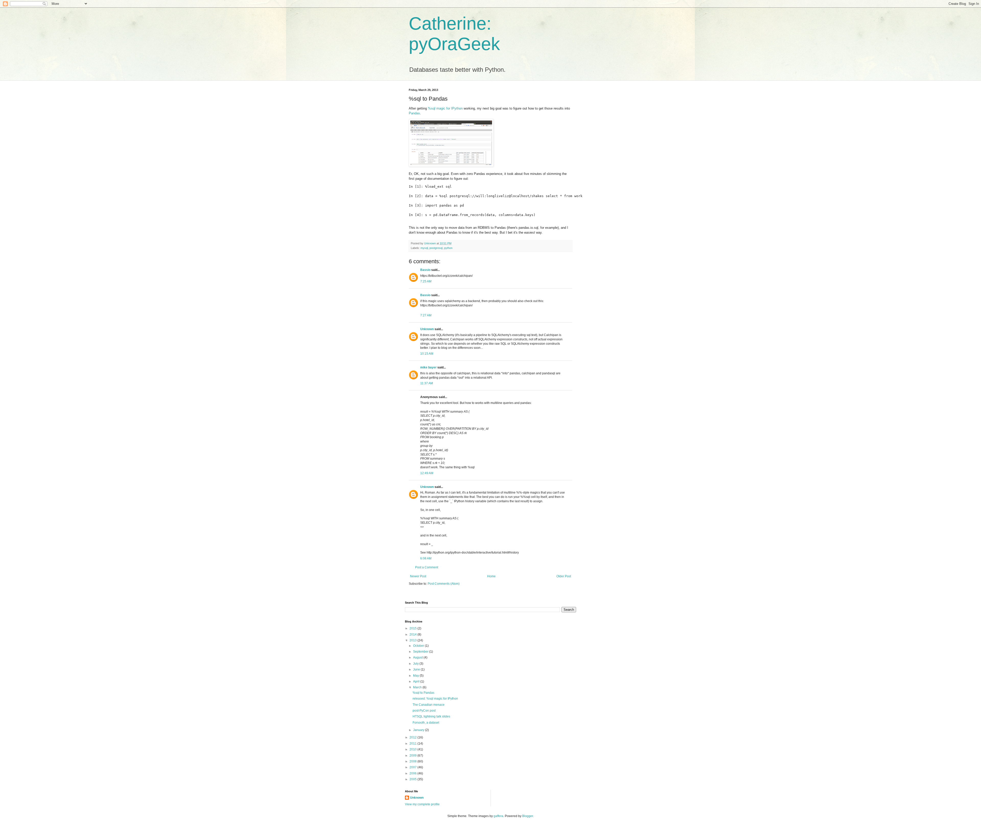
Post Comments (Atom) (444, 583)
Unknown (427, 329)
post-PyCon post (424, 710)
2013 (413, 640)
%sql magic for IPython (445, 108)
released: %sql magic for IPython (435, 698)
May (416, 675)
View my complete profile (422, 804)
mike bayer (428, 367)
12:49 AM (426, 473)
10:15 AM (426, 353)
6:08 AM (425, 558)
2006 (413, 773)
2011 (413, 743)
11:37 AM (426, 383)
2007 (413, 767)
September (421, 651)
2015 (413, 628)
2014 (413, 634)
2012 (413, 737)
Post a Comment (426, 567)
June (417, 669)
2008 (413, 761)
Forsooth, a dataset (426, 722)
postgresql (435, 247)
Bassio (425, 270)
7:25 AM (425, 281)
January (419, 730)
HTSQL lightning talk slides (431, 716)
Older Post (563, 576)
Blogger (527, 816)
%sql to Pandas (423, 693)
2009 (413, 755)
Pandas (414, 113)
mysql (424, 247)
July (416, 663)
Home (491, 576)
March (418, 687)
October (419, 646)
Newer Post (418, 576)
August (418, 657)
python (448, 247)
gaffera (498, 816)
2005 (413, 779)
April (416, 681)
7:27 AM (425, 315)
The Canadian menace (429, 705)
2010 (413, 749)
